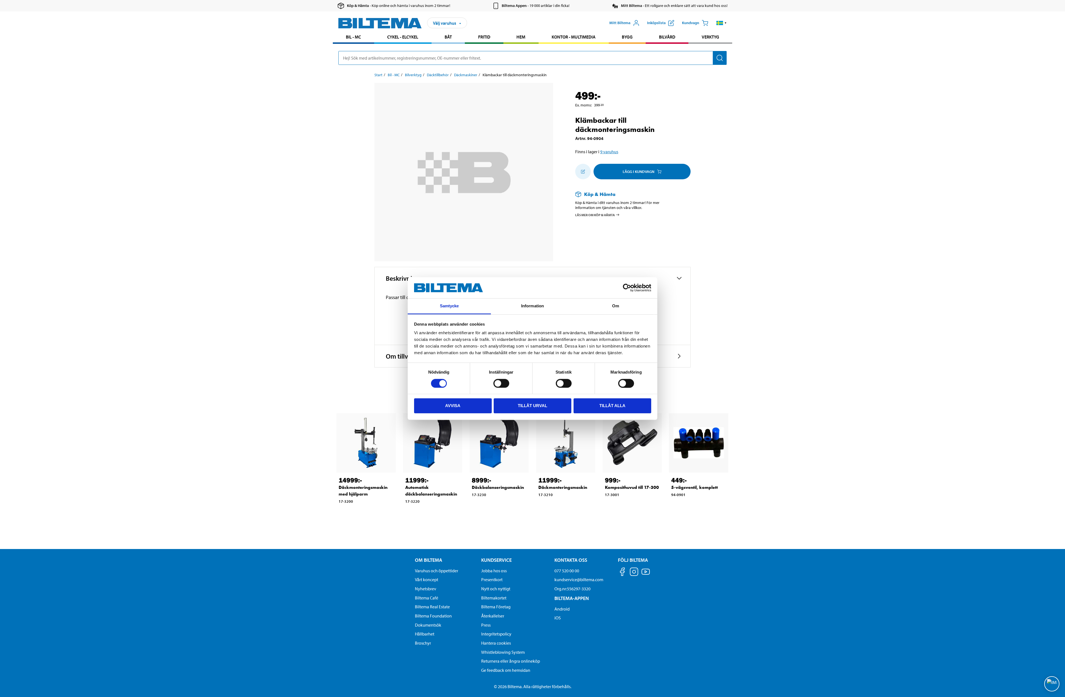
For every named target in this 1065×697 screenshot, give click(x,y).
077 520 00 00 (566, 570)
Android (562, 609)
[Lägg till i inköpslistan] (583, 171)
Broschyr (423, 643)
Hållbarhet (424, 634)
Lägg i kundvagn (638, 171)
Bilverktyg (413, 74)
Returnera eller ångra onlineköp (510, 661)
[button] (721, 23)
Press (486, 625)
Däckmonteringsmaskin (562, 487)
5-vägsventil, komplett (694, 487)
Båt (448, 37)
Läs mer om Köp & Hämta (595, 215)
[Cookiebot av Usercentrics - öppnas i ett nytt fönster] (627, 288)
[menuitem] (353, 37)
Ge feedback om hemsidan (505, 670)
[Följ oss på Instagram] (634, 572)
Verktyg (710, 37)
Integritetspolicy (496, 634)
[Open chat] (1052, 684)
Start (378, 74)
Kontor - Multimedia (573, 37)
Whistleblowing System (503, 652)
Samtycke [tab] (449, 306)
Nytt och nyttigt (495, 588)
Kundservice (496, 560)
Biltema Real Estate (432, 606)
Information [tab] (532, 306)
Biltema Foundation (433, 616)
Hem (520, 37)
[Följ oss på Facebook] (622, 572)
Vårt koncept (426, 579)
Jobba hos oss (494, 570)
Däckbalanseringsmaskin (498, 487)
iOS (557, 618)
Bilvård (667, 37)
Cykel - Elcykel (402, 37)
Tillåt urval (532, 405)
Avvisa (452, 405)
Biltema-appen (571, 598)
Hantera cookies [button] (496, 643)
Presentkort (492, 579)
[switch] (501, 383)
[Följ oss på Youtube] (645, 574)
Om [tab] (615, 306)
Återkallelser (492, 616)
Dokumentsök (428, 625)
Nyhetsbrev (425, 588)
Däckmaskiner (465, 74)
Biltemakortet (493, 598)
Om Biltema (428, 560)
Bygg (627, 37)
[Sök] (720, 58)
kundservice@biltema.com (578, 579)
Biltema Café (426, 598)
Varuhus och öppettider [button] (436, 570)
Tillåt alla (612, 405)
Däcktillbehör (438, 74)
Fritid (484, 37)
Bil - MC (353, 37)
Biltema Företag (496, 606)
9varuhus (609, 151)
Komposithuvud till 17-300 (632, 487)
